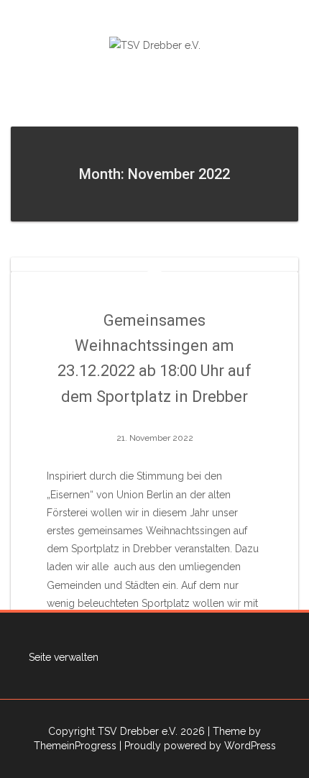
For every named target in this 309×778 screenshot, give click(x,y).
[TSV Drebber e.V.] (154, 44)
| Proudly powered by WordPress (197, 745)
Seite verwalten (63, 657)
